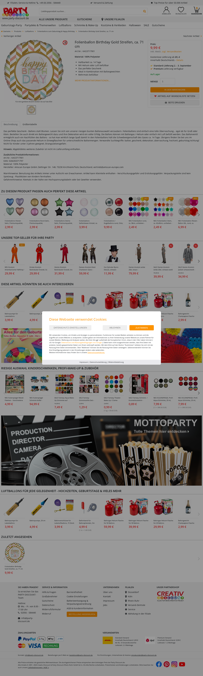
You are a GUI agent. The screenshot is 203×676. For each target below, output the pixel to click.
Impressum (84, 362)
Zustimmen (142, 327)
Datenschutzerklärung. (96, 352)
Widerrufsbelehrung (116, 362)
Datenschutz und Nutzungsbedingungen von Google (81, 342)
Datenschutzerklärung (98, 362)
